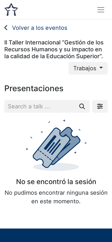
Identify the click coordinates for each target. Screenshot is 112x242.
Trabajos (85, 68)
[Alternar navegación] (101, 9)
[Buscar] (82, 106)
